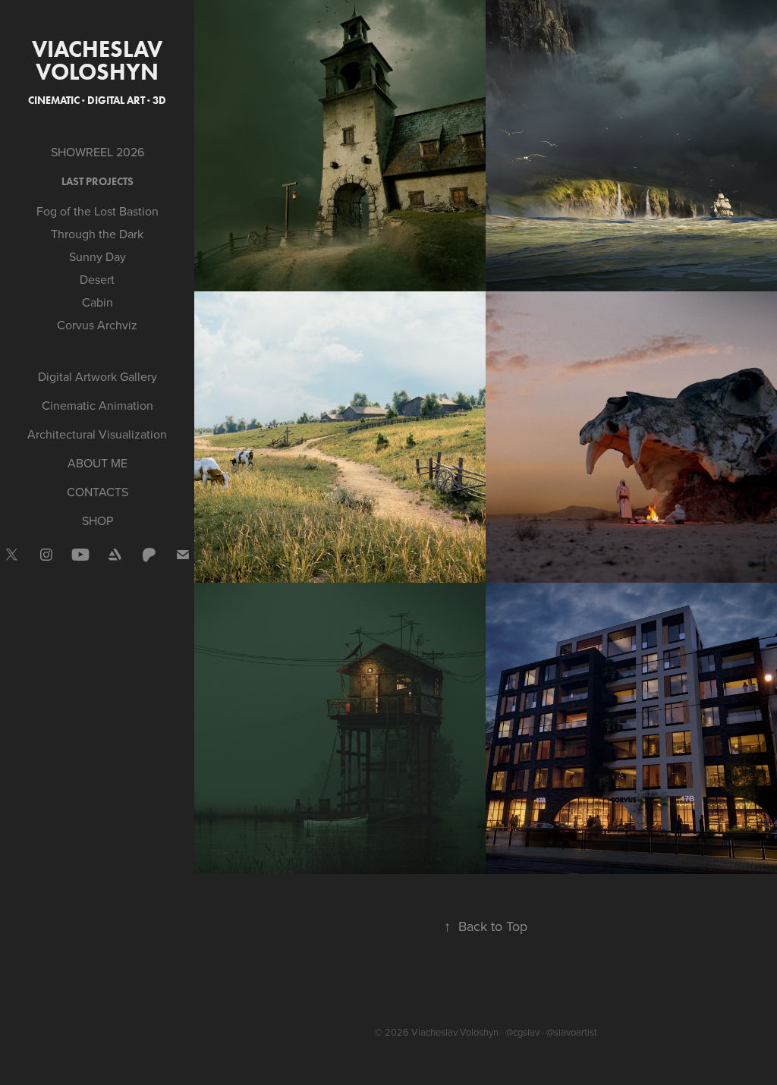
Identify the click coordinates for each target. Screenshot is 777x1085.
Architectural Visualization (97, 434)
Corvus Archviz (97, 324)
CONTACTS (97, 491)
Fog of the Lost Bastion (97, 211)
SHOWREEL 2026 (97, 151)
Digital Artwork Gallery (97, 376)
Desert (97, 279)
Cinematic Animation (97, 405)
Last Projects (97, 181)
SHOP (97, 520)
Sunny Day (97, 256)
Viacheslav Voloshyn (100, 60)
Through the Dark (97, 233)
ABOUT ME (97, 462)
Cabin (97, 302)
